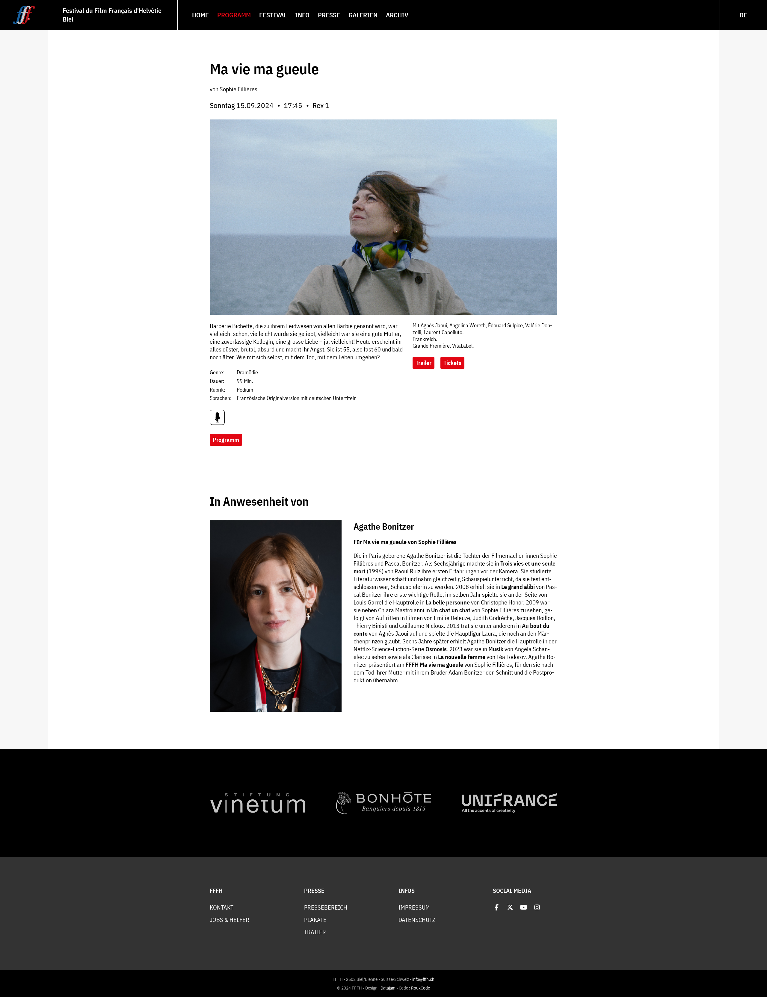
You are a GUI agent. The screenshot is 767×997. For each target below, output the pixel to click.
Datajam (388, 988)
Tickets (452, 363)
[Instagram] (537, 907)
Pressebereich (325, 907)
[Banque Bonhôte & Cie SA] (383, 803)
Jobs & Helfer (229, 920)
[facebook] (496, 907)
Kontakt (221, 907)
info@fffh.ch (423, 979)
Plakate (315, 920)
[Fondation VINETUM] (258, 803)
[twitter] (510, 907)
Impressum (414, 907)
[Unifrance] (509, 803)
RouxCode (420, 988)
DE (743, 14)
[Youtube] (523, 907)
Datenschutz (416, 920)
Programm (226, 440)
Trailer (423, 363)
